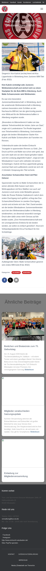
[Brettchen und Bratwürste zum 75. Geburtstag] (23, 326)
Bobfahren (5, 2)
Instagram (6, 537)
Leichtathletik (37, 2)
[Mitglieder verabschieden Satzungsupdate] (23, 391)
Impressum (23, 560)
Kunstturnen (27, 2)
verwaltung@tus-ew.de (10, 519)
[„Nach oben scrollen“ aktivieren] (41, 566)
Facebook (6, 535)
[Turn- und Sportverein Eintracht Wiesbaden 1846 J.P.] (5, 9)
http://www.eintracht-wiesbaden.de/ (15, 540)
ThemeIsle (31, 565)
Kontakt (11, 554)
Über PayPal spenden (10, 543)
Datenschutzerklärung (28, 554)
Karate (19, 2)
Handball (13, 2)
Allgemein (16, 272)
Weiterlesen (29, 370)
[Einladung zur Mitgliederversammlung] (23, 453)
